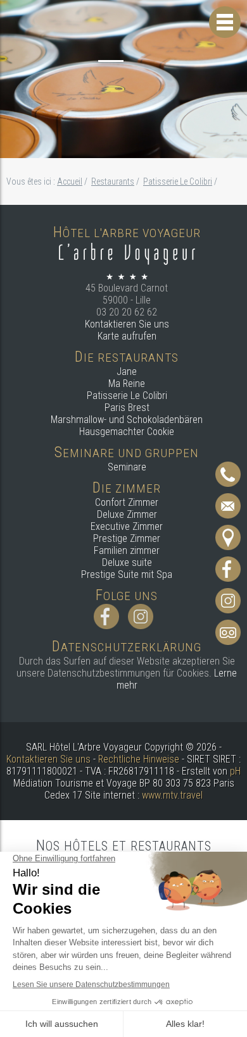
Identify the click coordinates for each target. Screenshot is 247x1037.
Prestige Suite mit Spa (126, 574)
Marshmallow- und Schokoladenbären (127, 420)
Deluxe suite (127, 562)
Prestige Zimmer (126, 538)
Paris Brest (126, 408)
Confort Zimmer (126, 502)
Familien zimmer (127, 550)
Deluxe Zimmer (127, 514)
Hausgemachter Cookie (126, 432)
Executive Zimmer (127, 526)
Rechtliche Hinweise (138, 759)
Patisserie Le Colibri (127, 396)
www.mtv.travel (172, 795)
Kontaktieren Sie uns (127, 324)
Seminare (127, 467)
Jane (127, 371)
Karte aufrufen (127, 336)
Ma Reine (126, 383)
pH (235, 771)
